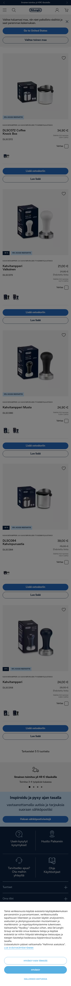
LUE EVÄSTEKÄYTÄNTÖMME (19, 947)
